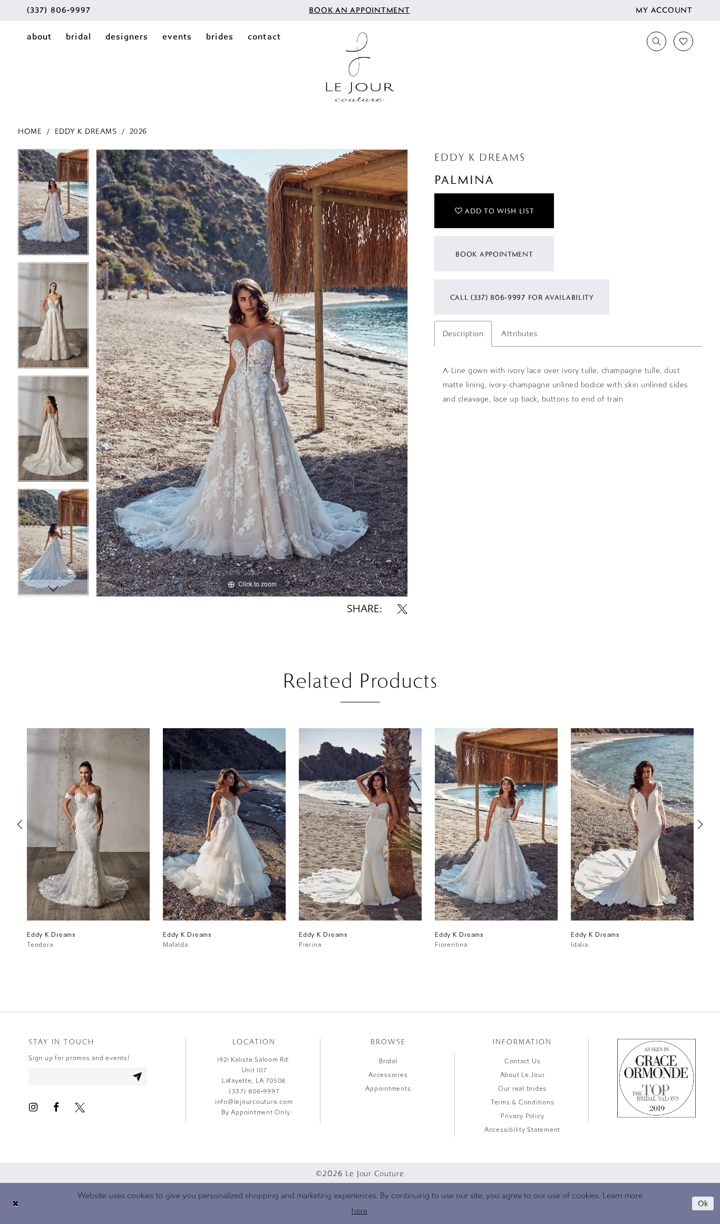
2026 (138, 131)
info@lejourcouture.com (254, 1101)
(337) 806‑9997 (254, 1091)
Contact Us (522, 1061)
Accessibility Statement (522, 1129)
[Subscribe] (137, 1076)
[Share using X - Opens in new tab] (402, 608)
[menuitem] (59, 10)
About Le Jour (522, 1075)
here (359, 1211)
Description (463, 333)
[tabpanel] (53, 205)
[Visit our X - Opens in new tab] (79, 1106)
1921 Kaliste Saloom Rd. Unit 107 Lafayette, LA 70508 (253, 1070)
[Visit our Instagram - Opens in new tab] (33, 1106)
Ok (703, 1203)
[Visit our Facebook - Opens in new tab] (56, 1106)
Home (30, 131)
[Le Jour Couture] (360, 67)
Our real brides (522, 1088)
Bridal (388, 1061)
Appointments (388, 1088)
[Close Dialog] (15, 1203)
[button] (664, 10)
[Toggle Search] (656, 41)
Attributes (519, 333)
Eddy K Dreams (86, 131)
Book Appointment (494, 254)
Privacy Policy (522, 1116)
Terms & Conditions (522, 1102)
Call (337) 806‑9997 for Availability (522, 297)
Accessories (387, 1075)
